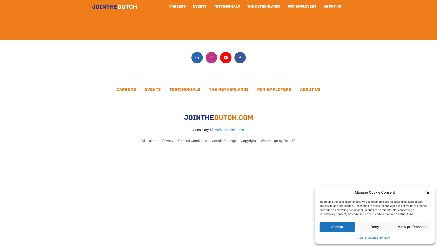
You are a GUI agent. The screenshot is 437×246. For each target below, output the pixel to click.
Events (200, 6)
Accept (337, 227)
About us (332, 6)
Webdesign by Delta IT (278, 141)
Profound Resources (229, 130)
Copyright (248, 141)
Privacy (385, 237)
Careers (177, 6)
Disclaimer (150, 141)
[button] (428, 192)
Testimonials (227, 6)
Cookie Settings (368, 237)
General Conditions (192, 141)
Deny (375, 227)
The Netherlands (263, 6)
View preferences (412, 227)
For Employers (302, 6)
